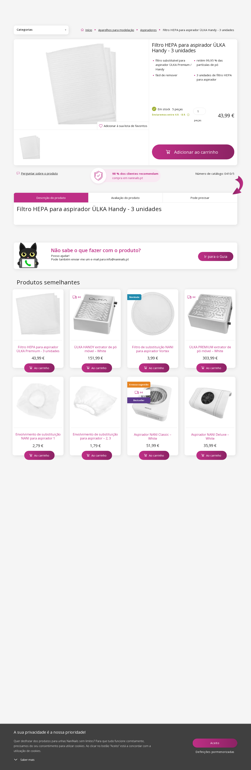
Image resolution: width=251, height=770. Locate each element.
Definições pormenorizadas (215, 752)
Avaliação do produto (125, 198)
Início (88, 30)
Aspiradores (148, 30)
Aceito (214, 743)
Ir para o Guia (215, 256)
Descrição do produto (51, 198)
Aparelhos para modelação (116, 30)
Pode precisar (199, 198)
